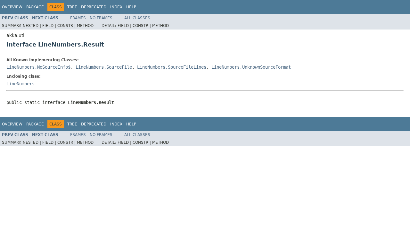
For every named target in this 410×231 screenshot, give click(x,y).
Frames (78, 18)
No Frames (101, 18)
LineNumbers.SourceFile (104, 67)
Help (131, 7)
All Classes (137, 18)
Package (35, 7)
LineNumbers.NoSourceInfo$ (38, 67)
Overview (12, 7)
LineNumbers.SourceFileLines (171, 67)
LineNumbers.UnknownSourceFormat (251, 67)
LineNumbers (20, 83)
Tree (72, 7)
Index (116, 7)
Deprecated (93, 7)
